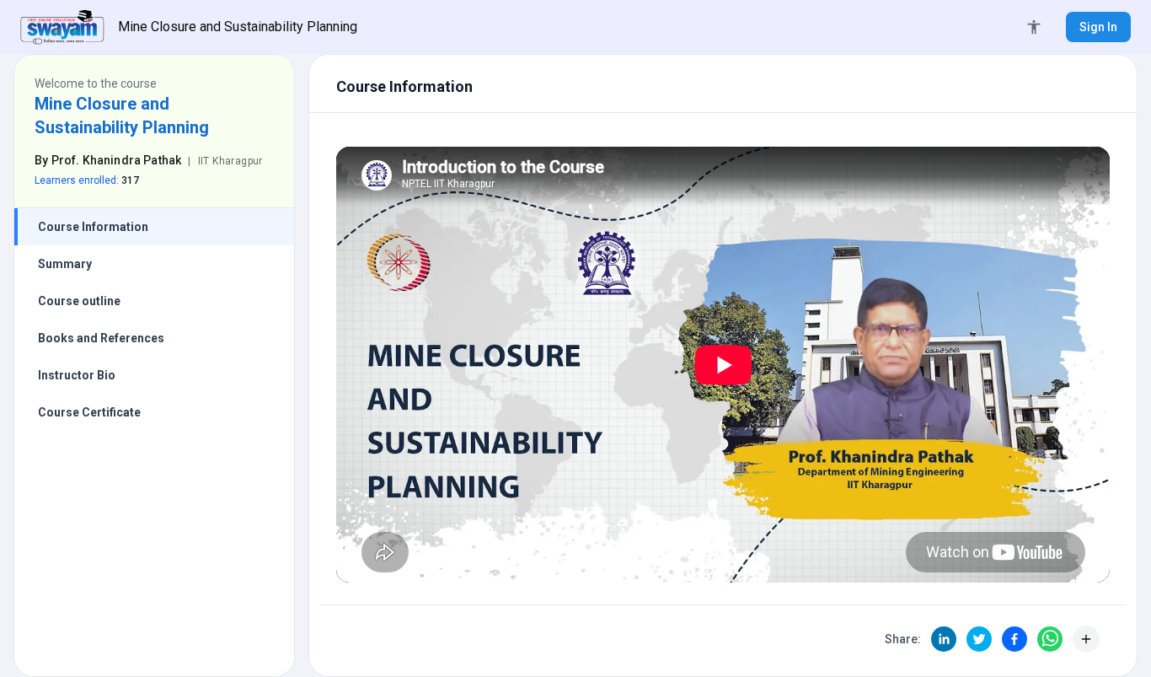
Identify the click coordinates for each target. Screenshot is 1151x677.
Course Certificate (89, 412)
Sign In (1098, 27)
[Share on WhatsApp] (1050, 639)
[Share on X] (979, 639)
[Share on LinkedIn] (943, 639)
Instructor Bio (76, 375)
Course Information (93, 227)
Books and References (101, 338)
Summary (65, 264)
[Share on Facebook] (1014, 639)
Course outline (79, 301)
